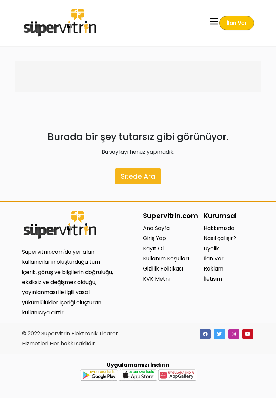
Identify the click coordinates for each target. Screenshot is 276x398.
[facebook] (205, 334)
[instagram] (233, 334)
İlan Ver (237, 23)
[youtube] (247, 334)
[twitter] (219, 334)
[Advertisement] (138, 76)
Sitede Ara (138, 176)
